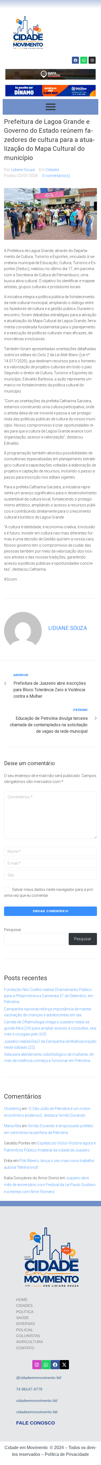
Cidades (52, 170)
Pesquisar (12, 930)
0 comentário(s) (56, 175)
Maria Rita (12, 1126)
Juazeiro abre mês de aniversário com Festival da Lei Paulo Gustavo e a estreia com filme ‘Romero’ (50, 1185)
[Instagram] (92, 60)
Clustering (12, 1108)
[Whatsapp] (83, 60)
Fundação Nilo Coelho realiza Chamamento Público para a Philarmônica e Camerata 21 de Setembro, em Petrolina (48, 995)
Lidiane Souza (23, 170)
